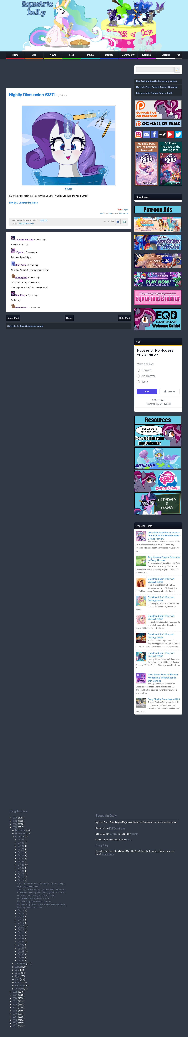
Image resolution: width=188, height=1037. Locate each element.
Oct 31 (21, 839)
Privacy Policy (101, 845)
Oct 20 (21, 874)
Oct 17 (21, 910)
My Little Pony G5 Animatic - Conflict (34, 901)
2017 (15, 1007)
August (18, 966)
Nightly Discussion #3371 (32, 94)
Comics (109, 54)
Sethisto (114, 833)
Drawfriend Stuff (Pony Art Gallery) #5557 (161, 617)
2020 (15, 998)
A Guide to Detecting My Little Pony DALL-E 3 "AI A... (41, 892)
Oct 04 (21, 951)
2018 (15, 1004)
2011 (15, 1026)
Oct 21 (21, 870)
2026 (15, 817)
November (20, 833)
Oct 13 (21, 922)
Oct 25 (21, 858)
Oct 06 (21, 944)
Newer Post (13, 317)
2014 (15, 1016)
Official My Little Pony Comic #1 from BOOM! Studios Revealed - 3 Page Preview (164, 535)
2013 (15, 1019)
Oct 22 (21, 867)
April (17, 979)
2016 (15, 1010)
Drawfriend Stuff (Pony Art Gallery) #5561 (161, 580)
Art (34, 54)
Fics (71, 54)
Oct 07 (21, 941)
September (20, 963)
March (18, 982)
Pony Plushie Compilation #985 (164, 699)
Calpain (125, 210)
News (53, 54)
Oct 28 (21, 848)
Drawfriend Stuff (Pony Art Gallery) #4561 (36, 895)
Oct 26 (21, 855)
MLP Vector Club (117, 827)
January (19, 988)
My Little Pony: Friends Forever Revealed (157, 87)
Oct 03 (21, 954)
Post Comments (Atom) (31, 326)
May (17, 976)
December (20, 830)
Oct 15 (21, 916)
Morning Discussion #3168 (29, 907)
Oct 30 (21, 842)
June (17, 972)
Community (128, 54)
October (19, 836)
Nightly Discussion (26, 223)
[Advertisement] (158, 737)
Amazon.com (107, 853)
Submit (166, 54)
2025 (15, 820)
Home (15, 54)
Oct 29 (21, 845)
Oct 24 (21, 861)
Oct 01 (21, 960)
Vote (101, 213)
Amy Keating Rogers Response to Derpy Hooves (164, 558)
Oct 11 (21, 929)
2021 (15, 994)
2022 (15, 991)
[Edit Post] (49, 220)
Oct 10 (21, 932)
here (128, 839)
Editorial (146, 54)
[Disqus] (68, 271)
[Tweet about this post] (124, 221)
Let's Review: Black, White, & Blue (33, 898)
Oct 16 (21, 913)
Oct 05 (21, 947)
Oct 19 (21, 877)
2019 (15, 1001)
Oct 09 (21, 935)
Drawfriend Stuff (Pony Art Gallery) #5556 (161, 636)
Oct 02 (21, 957)
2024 (15, 823)
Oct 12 (21, 926)
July (17, 969)
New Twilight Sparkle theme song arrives (156, 81)
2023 (15, 827)
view (110, 213)
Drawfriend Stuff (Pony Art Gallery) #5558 (161, 599)
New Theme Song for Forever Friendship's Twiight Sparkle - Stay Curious (163, 677)
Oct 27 (21, 852)
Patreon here (123, 213)
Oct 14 (21, 919)
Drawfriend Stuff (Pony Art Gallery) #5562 (161, 654)
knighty (134, 833)
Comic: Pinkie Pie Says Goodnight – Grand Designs (41, 883)
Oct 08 (21, 938)
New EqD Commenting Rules (23, 202)
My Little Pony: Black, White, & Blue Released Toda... (42, 904)
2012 (15, 1023)
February (19, 985)
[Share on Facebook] (118, 221)
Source (68, 188)
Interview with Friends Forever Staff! (154, 92)
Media (90, 54)
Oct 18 (21, 880)
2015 (15, 1013)
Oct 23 (21, 864)
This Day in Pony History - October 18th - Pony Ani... (41, 889)
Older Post (124, 317)
